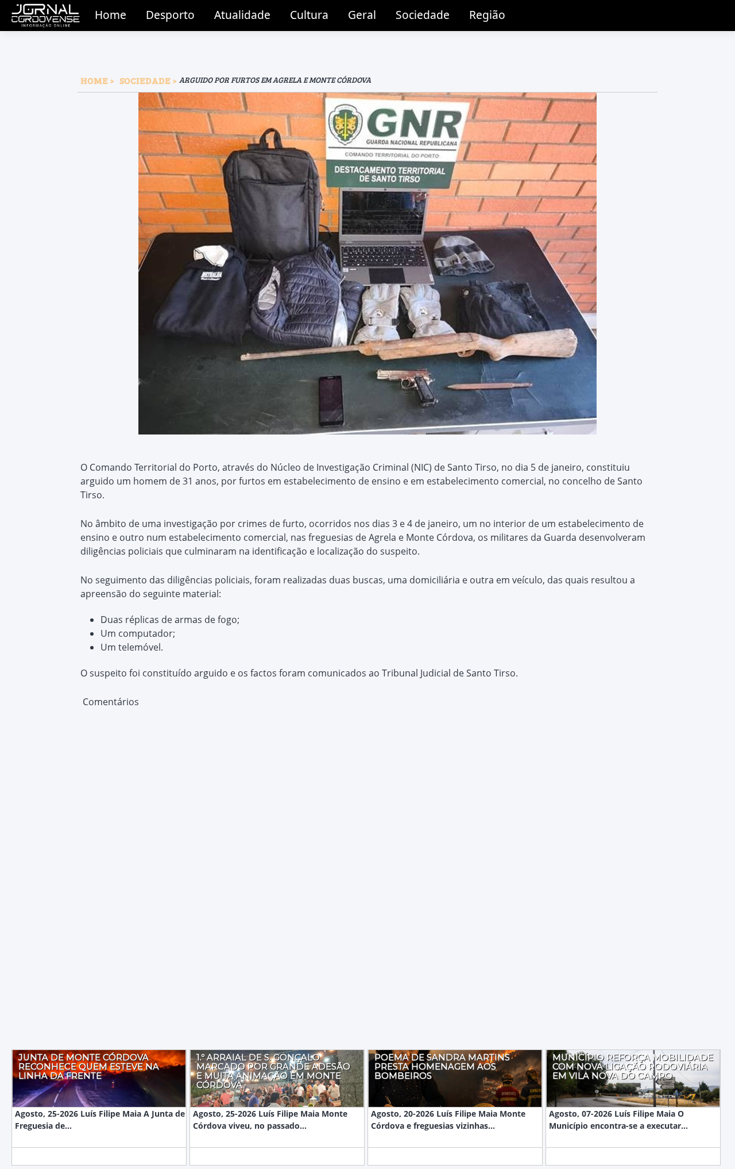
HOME (94, 80)
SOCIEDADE (145, 80)
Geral (362, 14)
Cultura (309, 14)
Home (110, 14)
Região (487, 14)
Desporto (170, 14)
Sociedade (423, 14)
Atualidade (242, 14)
